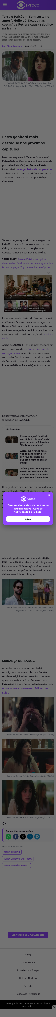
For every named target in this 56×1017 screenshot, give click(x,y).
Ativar (28, 519)
